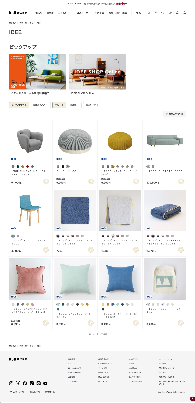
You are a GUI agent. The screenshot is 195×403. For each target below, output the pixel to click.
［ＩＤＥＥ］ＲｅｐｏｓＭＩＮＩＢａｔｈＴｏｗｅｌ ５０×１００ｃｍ (164, 242)
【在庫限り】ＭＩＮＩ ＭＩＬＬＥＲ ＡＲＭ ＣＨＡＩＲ (29, 173)
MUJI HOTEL (103, 381)
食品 (138, 12)
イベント (71, 363)
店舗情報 (71, 359)
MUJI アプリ (133, 359)
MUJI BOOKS (103, 377)
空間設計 (71, 377)
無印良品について (166, 372)
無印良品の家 (103, 359)
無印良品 (12, 23)
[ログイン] (156, 13)
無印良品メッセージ (166, 368)
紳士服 (50, 12)
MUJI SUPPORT (74, 372)
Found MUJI (103, 372)
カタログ (132, 363)
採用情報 (162, 363)
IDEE (39, 23)
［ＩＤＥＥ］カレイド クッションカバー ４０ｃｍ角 (119, 315)
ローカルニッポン (75, 368)
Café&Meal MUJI (104, 363)
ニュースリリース (165, 359)
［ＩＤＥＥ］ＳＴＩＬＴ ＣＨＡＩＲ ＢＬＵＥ (29, 242)
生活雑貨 (99, 12)
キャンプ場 (102, 368)
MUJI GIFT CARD (135, 372)
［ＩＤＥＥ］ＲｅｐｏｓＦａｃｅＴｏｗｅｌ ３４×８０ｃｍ (119, 242)
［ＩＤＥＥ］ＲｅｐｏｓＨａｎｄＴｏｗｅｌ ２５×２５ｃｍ (74, 242)
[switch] (46, 181)
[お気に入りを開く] (162, 12)
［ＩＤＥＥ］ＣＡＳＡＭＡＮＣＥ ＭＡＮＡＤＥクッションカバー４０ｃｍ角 (29, 310)
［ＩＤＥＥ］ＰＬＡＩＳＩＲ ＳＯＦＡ (164, 171)
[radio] (13, 166)
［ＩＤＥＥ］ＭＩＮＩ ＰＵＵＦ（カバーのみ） (119, 173)
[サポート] (184, 13)
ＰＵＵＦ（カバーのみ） (67, 171)
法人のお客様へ (135, 377)
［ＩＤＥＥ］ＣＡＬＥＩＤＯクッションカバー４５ (74, 315)
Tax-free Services (135, 381)
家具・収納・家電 (118, 12)
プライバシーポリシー (17, 392)
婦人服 (38, 12)
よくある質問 (73, 381)
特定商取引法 (50, 392)
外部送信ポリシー (35, 392)
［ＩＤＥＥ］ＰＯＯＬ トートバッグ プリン (164, 310)
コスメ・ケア (83, 12)
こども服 (62, 12)
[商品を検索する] (149, 12)
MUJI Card (133, 368)
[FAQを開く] (177, 12)
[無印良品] (18, 359)
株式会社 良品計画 (166, 377)
